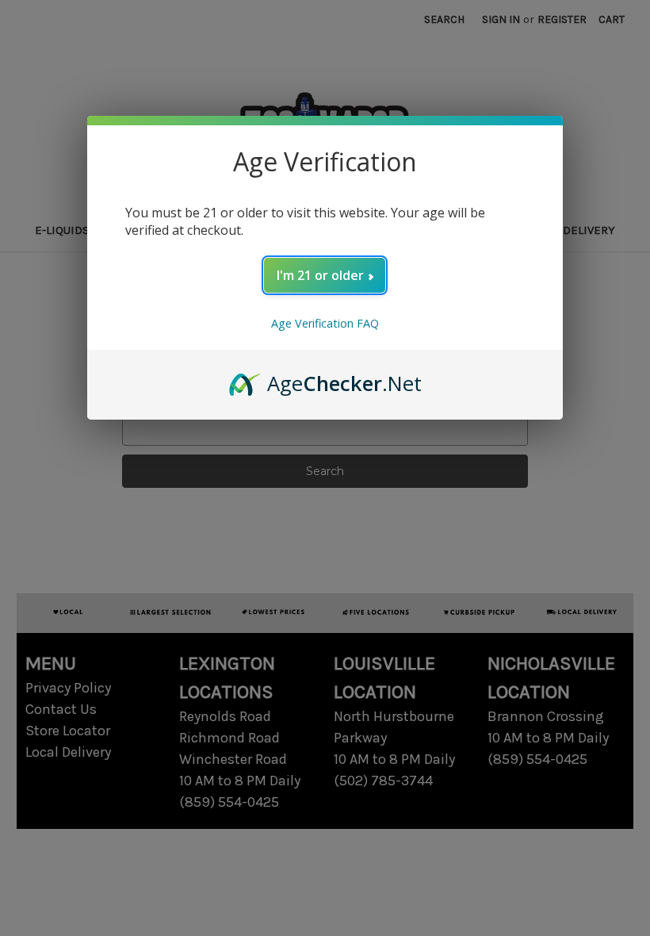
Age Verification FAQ (325, 323)
